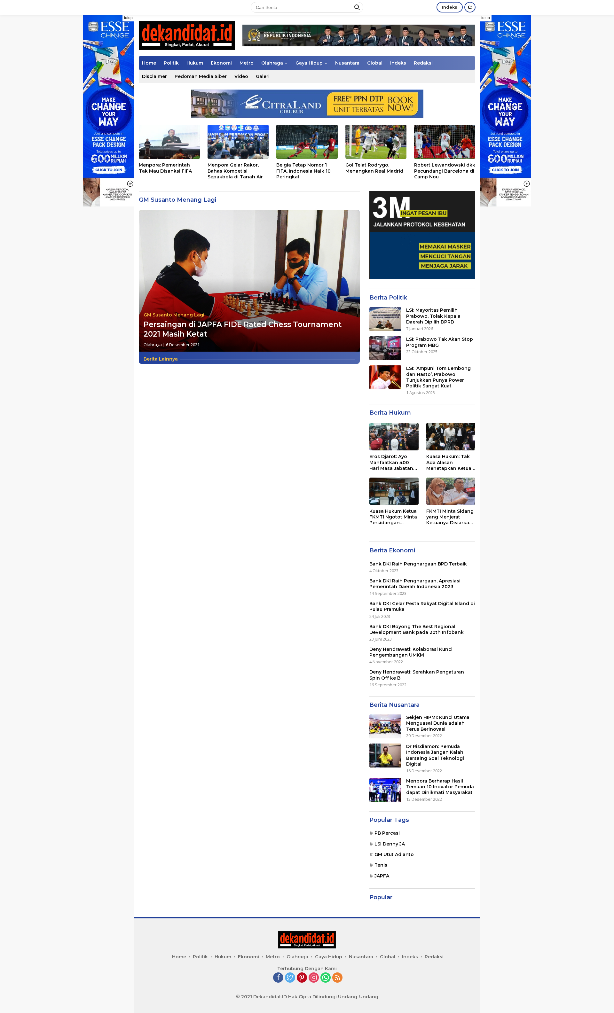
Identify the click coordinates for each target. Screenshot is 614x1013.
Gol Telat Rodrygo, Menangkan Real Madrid (374, 168)
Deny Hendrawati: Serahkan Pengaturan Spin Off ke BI (416, 675)
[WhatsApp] (325, 978)
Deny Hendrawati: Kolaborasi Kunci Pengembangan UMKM (411, 652)
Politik (171, 63)
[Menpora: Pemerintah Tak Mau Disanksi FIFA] (169, 142)
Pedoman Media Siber (201, 76)
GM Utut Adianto (394, 854)
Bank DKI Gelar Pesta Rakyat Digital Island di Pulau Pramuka (422, 606)
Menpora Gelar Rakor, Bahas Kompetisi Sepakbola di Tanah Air (235, 170)
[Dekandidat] (187, 35)
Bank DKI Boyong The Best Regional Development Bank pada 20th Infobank (416, 629)
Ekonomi (221, 63)
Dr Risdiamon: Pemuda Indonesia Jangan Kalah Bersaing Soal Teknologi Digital (435, 755)
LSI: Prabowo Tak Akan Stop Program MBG (439, 342)
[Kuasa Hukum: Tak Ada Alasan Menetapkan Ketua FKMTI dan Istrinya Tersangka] (450, 436)
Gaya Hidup (309, 63)
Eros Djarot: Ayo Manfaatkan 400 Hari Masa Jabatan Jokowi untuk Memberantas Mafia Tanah (392, 462)
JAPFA (381, 875)
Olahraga (272, 63)
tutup (128, 18)
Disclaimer (154, 76)
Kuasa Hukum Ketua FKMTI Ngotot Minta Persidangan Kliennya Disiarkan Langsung (393, 517)
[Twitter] (290, 978)
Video (241, 76)
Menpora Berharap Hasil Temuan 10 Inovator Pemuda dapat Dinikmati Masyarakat (440, 786)
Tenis (380, 865)
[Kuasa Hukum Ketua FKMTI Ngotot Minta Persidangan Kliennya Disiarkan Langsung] (393, 491)
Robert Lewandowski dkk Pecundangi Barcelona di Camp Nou (444, 170)
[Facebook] (278, 978)
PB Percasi (387, 833)
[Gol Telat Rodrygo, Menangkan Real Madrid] (375, 142)
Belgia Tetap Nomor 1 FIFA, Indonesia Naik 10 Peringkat (303, 170)
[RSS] (337, 978)
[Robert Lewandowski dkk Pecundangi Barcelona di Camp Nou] (444, 142)
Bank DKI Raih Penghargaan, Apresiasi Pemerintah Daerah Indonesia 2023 (414, 583)
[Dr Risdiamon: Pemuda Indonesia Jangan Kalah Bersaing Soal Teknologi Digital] (385, 756)
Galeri (263, 76)
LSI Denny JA (389, 843)
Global (374, 63)
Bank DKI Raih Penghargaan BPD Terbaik (418, 563)
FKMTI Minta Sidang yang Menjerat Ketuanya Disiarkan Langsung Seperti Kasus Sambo (450, 517)
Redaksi (423, 63)
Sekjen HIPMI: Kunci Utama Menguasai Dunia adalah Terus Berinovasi (437, 723)
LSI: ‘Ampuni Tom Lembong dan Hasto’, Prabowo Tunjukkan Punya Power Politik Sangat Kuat (438, 377)
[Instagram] (314, 978)
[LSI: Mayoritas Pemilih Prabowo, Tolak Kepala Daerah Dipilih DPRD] (385, 319)
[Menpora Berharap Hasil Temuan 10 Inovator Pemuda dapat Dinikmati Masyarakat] (385, 790)
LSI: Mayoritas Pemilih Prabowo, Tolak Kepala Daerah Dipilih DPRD (433, 315)
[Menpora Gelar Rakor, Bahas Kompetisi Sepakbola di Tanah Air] (238, 142)
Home (149, 63)
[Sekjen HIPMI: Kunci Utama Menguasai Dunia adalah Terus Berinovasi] (385, 726)
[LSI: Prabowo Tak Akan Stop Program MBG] (385, 348)
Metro (247, 63)
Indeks (449, 7)
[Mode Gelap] (470, 7)
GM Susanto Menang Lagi (174, 315)
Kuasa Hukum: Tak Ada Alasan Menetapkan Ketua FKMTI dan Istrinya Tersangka (448, 462)
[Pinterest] (302, 978)
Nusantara (347, 63)
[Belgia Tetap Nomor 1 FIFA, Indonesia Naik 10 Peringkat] (306, 142)
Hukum (194, 63)
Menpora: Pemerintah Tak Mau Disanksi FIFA (165, 168)
